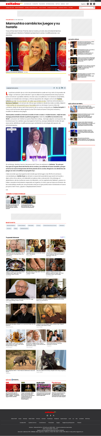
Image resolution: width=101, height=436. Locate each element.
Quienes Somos (32, 422)
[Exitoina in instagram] (88, 4)
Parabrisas (50, 418)
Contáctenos (42, 422)
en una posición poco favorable (21, 105)
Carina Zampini (21, 225)
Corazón (35, 4)
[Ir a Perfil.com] (92, 1)
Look (70, 418)
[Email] (64, 88)
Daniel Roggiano (52, 7)
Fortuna (38, 418)
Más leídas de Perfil (75, 104)
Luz (73, 418)
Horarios (9, 228)
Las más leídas (73, 39)
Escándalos (27, 4)
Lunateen (81, 418)
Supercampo (63, 418)
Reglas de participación (68, 422)
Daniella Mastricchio (31, 7)
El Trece (38, 225)
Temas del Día (10, 7)
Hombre (44, 418)
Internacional (50, 4)
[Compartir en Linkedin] (62, 88)
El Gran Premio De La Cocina (50, 225)
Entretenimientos (24, 228)
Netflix (58, 4)
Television (62, 225)
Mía (77, 418)
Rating (71, 7)
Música (63, 4)
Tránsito (79, 422)
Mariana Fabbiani (11, 225)
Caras (19, 418)
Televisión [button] (42, 4)
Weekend (56, 418)
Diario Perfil (14, 418)
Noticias (25, 418)
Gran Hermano (19, 7)
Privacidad (51, 422)
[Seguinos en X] (94, 4)
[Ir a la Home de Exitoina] (14, 3)
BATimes (87, 418)
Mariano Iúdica (62, 7)
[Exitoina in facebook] (91, 4)
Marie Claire (31, 418)
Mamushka (30, 225)
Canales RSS (23, 422)
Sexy (67, 4)
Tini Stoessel (42, 7)
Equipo (58, 422)
